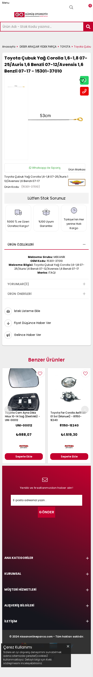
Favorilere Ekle (40, 373)
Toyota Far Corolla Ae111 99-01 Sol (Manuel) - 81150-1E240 (68, 416)
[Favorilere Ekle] (82, 80)
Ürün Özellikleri (21, 244)
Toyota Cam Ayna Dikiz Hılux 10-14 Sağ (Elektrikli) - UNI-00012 (22, 416)
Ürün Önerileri (20, 294)
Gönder (46, 512)
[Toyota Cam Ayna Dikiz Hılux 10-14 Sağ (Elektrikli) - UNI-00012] (24, 389)
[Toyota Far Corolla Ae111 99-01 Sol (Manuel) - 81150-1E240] (69, 389)
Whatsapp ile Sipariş (46, 168)
